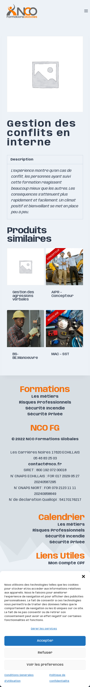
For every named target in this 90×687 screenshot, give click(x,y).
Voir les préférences (45, 665)
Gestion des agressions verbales (23, 295)
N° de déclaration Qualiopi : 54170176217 (45, 500)
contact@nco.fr (45, 464)
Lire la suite (25, 309)
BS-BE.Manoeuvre (25, 356)
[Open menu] (86, 10)
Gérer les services (44, 628)
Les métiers (45, 397)
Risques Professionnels (45, 402)
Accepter (45, 641)
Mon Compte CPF (66, 563)
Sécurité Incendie (45, 408)
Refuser (45, 653)
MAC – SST (60, 354)
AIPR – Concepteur (62, 294)
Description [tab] (21, 159)
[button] (83, 576)
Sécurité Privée (45, 414)
